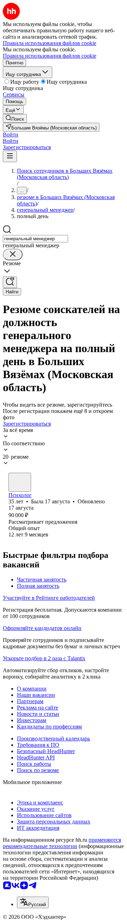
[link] (15, 118)
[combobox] (35, 238)
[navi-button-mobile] (10, 156)
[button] (10, 135)
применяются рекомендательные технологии (62, 843)
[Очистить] (13, 254)
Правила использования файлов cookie (49, 56)
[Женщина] (19, 482)
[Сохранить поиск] (10, 282)
